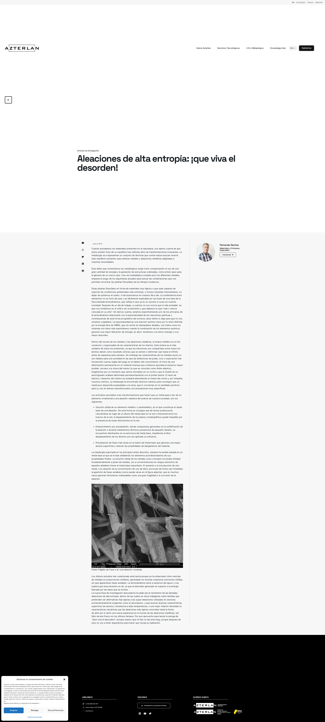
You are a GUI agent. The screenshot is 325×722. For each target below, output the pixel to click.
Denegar (35, 710)
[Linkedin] (139, 713)
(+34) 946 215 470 (92, 704)
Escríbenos (89, 711)
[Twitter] (150, 713)
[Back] (8, 99)
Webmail (318, 2)
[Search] (317, 48)
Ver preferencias (55, 710)
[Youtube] (145, 713)
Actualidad (300, 2)
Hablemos (306, 48)
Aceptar (13, 710)
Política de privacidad (35, 717)
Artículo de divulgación (88, 150)
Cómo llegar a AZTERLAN (94, 707)
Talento (310, 2)
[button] (64, 679)
